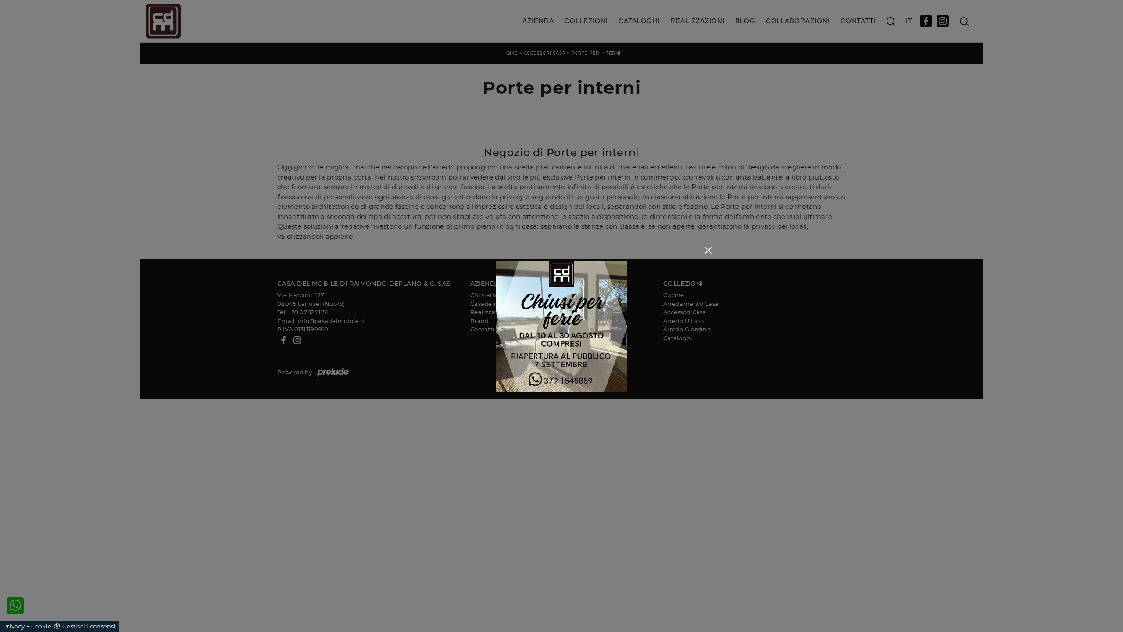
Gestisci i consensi (89, 626)
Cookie (41, 626)
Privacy (14, 626)
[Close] (708, 250)
